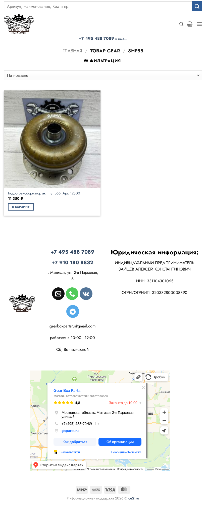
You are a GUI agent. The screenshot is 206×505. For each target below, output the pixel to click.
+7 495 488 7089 (103, 38)
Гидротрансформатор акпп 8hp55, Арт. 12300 (44, 193)
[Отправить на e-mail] (58, 293)
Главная (72, 50)
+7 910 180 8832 (72, 262)
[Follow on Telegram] (72, 311)
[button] (181, 24)
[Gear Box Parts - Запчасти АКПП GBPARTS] (19, 24)
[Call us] (72, 293)
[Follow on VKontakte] (86, 293)
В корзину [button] (21, 207)
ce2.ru (133, 498)
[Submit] (197, 6)
